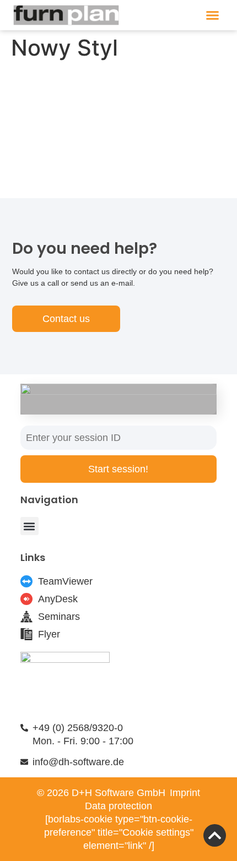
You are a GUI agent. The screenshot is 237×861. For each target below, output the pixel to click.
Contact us (66, 318)
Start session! (118, 469)
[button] (212, 15)
